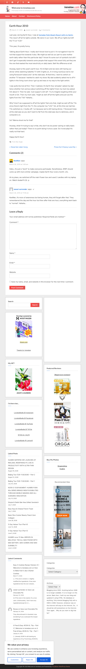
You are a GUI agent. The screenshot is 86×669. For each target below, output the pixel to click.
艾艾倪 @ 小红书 (24, 435)
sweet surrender (32, 30)
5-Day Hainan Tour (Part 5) (18, 531)
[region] (29, 653)
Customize (14, 660)
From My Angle (17, 142)
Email (12, 263)
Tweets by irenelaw (24, 350)
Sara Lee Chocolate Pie (29, 609)
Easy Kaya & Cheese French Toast (20, 509)
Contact (22, 16)
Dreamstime (62, 466)
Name (12, 253)
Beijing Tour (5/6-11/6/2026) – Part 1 (21, 481)
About (14, 16)
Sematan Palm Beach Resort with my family (56, 35)
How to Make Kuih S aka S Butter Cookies (25, 570)
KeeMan (17, 161)
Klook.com (24, 342)
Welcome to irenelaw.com (23, 8)
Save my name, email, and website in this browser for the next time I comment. (42, 282)
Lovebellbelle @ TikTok (23, 429)
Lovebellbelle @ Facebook (23, 418)
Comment (13, 222)
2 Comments (45, 30)
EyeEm (62, 469)
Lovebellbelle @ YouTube (24, 424)
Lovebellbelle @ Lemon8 (24, 440)
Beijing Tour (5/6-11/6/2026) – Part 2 (21, 475)
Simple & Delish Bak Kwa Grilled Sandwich (23, 502)
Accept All (43, 660)
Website (12, 272)
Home (7, 16)
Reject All (29, 660)
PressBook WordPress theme (61, 666)
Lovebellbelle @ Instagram (23, 413)
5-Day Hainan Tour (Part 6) (18, 524)
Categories (51, 568)
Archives (50, 583)
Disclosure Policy (33, 16)
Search (10, 301)
